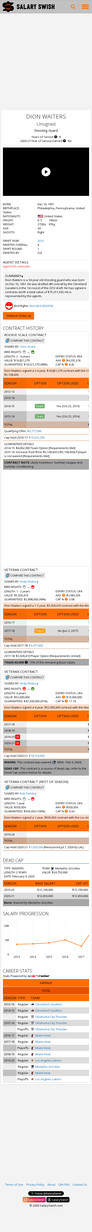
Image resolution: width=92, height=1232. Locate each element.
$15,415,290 (36, 437)
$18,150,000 (36, 756)
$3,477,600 (36, 645)
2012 (41, 241)
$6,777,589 (34, 431)
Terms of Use (14, 1185)
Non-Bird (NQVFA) (41, 306)
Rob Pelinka (28, 793)
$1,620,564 (36, 847)
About (51, 1185)
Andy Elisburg (29, 581)
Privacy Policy (35, 1185)
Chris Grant (27, 347)
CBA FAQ (64, 1185)
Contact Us (80, 1185)
